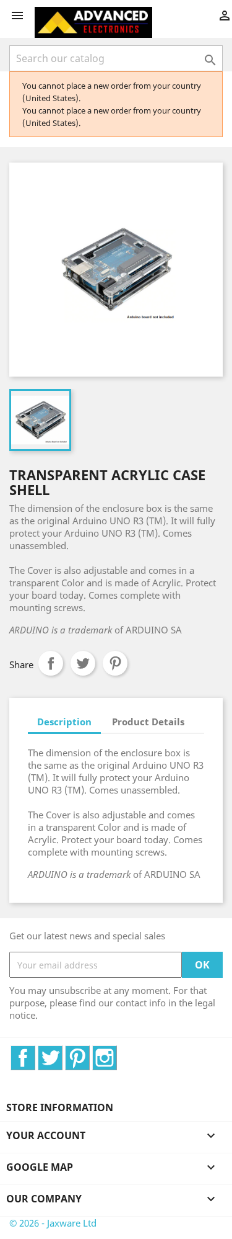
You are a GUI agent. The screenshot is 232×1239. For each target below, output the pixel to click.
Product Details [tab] (148, 721)
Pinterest (115, 663)
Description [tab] (64, 721)
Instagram (116, 1052)
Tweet (83, 663)
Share (50, 663)
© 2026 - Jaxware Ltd (53, 1223)
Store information (59, 1107)
